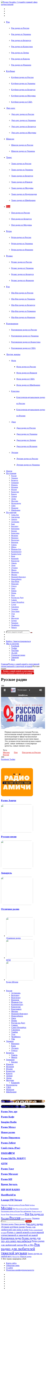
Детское (14, 452)
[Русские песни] (17, 832)
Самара (14, 600)
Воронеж (14, 542)
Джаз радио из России (26, 428)
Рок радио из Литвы (20, 53)
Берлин (14, 531)
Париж (13, 591)
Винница (14, 538)
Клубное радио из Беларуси (23, 90)
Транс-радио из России (21, 163)
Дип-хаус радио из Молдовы (23, 133)
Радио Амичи (8, 800)
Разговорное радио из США (23, 348)
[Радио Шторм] (20, 980)
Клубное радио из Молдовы (23, 96)
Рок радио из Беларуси (21, 40)
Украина (14, 478)
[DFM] (20, 958)
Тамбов (14, 1032)
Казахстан (15, 492)
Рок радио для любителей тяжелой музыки (20, 1249)
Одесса (13, 586)
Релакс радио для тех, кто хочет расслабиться (21, 1239)
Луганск (14, 568)
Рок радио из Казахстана (22, 46)
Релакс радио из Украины (22, 268)
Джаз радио (19, 1224)
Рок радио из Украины (21, 34)
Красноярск (16, 1009)
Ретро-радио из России (21, 237)
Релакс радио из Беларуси (22, 274)
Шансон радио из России (22, 145)
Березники (15, 529)
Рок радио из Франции (21, 65)
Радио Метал (8, 1127)
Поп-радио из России (20, 213)
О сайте (9, 1268)
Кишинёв (15, 558)
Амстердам (15, 517)
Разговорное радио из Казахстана (25, 342)
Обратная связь (12, 1265)
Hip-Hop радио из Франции (23, 317)
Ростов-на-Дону (17, 598)
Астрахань (15, 522)
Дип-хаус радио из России (22, 114)
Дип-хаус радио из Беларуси (23, 126)
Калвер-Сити (16, 554)
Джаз (13, 422)
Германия (15, 483)
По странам (11, 473)
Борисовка (15, 533)
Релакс (9, 256)
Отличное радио (10, 909)
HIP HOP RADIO (10, 1189)
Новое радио (8, 1132)
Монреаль (15, 572)
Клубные (10, 71)
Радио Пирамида (10, 1137)
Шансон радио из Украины (23, 151)
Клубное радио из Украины (23, 83)
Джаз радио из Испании (26, 446)
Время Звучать (9, 1184)
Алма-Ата (15, 515)
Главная (4, 664)
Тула (13, 614)
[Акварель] (17, 868)
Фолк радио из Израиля (26, 373)
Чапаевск (14, 623)
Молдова (14, 501)
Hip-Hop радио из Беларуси (23, 305)
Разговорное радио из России (24, 330)
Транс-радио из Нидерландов (24, 194)
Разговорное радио (11, 1238)
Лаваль (14, 563)
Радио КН (6, 1179)
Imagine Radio (9, 1122)
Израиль (14, 485)
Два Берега (7, 1101)
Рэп (8, 286)
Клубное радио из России (22, 77)
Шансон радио (25, 1256)
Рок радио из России (20, 28)
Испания (14, 487)
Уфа (12, 616)
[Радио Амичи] (17, 795)
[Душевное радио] (20, 936)
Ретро (9, 231)
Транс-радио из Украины (22, 170)
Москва (14, 575)
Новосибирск (16, 579)
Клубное (32, 1205)
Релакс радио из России (21, 262)
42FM (4, 1163)
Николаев (15, 584)
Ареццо (14, 519)
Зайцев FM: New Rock (13, 1106)
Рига (13, 595)
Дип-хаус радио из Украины (23, 120)
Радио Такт (7, 1168)
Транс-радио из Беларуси (22, 176)
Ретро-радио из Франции (22, 250)
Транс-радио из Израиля (21, 182)
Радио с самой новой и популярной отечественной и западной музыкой (20, 665)
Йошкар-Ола (16, 549)
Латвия (14, 496)
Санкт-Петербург (17, 602)
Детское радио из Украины (28, 465)
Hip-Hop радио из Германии (23, 311)
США (13, 506)
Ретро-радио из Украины (22, 243)
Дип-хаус (10, 108)
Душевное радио (13, 938)
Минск (13, 570)
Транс (9, 157)
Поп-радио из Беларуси (21, 219)
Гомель (14, 545)
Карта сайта (11, 1263)
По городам (11, 512)
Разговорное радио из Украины (25, 336)
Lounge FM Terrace (11, 1200)
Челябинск (15, 625)
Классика (15, 391)
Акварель (6, 873)
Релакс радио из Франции (22, 280)
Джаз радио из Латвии (26, 440)
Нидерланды (16, 503)
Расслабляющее (26, 1211)
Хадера (14, 621)
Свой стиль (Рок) (10, 1148)
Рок (8, 22)
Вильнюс (14, 536)
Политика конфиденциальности (20, 1270)
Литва (13, 499)
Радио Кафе (7, 1116)
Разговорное (12, 323)
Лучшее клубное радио (13, 1227)
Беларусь (14, 480)
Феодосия (15, 618)
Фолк (13, 360)
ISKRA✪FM (8, 1153)
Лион (13, 565)
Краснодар (15, 561)
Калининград (16, 552)
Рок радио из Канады (20, 59)
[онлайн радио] (23, 696)
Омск (13, 588)
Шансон (10, 139)
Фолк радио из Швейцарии (28, 385)
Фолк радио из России (26, 367)
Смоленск (15, 607)
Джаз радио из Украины (26, 434)
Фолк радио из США (25, 379)
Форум (9, 471)
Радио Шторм (12, 982)
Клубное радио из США (21, 102)
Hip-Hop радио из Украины (23, 299)
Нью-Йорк (15, 581)
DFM (8, 960)
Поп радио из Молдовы (21, 225)
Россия (13, 476)
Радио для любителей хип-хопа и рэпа (18, 1228)
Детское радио (7, 1224)
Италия (14, 490)
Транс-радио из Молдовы (22, 188)
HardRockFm (8, 1194)
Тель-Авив (15, 611)
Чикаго (14, 627)
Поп (8, 206)
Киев (13, 556)
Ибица (13, 547)
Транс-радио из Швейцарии (23, 200)
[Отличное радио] (17, 904)
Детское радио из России (27, 459)
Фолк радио (16, 1256)
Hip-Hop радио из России (22, 293)
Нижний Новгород (18, 577)
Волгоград (15, 540)
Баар (13, 524)
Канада (14, 494)
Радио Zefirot (8, 1142)
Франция (14, 508)
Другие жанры (13, 354)
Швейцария (15, 510)
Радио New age (9, 1111)
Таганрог (14, 609)
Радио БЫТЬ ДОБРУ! (13, 1158)
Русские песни (8, 836)
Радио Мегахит (9, 1174)
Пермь (13, 593)
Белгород (14, 526)
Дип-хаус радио (34, 1224)
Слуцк (13, 604)
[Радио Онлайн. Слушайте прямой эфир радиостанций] (23, 4)
